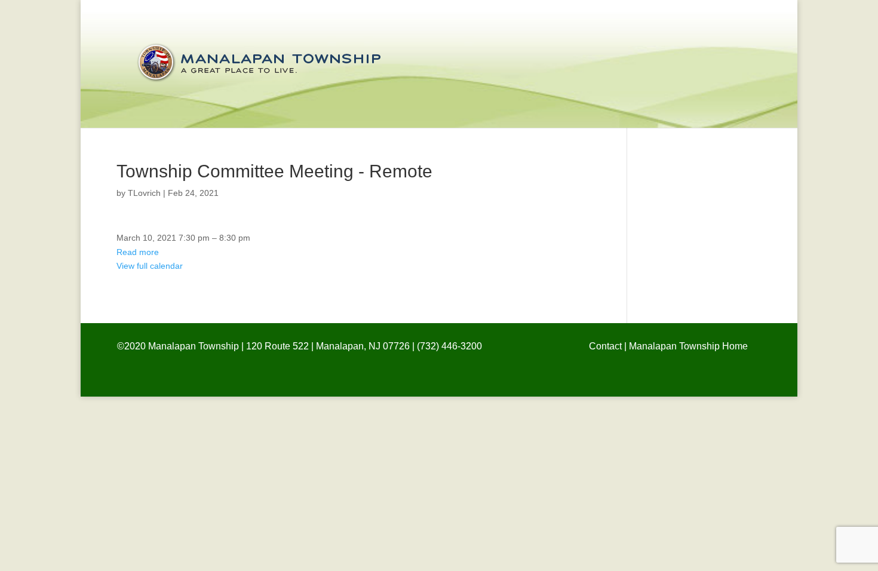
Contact (605, 346)
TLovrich (144, 193)
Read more (137, 252)
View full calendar (149, 266)
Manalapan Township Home (688, 346)
